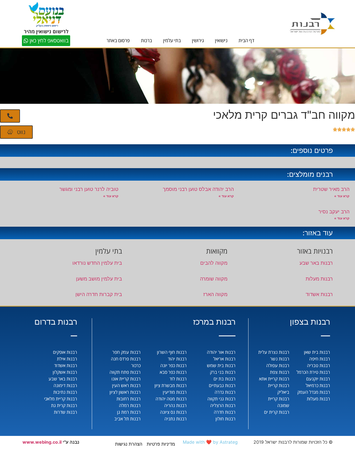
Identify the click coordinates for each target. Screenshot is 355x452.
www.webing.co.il (42, 442)
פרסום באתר (118, 40)
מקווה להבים (213, 263)
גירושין (198, 40)
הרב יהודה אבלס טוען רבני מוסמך (198, 189)
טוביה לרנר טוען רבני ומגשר (88, 189)
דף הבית (246, 40)
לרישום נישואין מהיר (46, 31)
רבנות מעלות (319, 279)
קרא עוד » (341, 196)
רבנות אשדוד (319, 294)
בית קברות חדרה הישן (98, 294)
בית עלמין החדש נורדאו (97, 263)
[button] (10, 116)
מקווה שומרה (213, 279)
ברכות (146, 40)
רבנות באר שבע (316, 263)
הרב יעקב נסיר (333, 211)
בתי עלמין (172, 40)
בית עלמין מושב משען (99, 279)
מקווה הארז (215, 294)
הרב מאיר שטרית (331, 189)
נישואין (221, 40)
